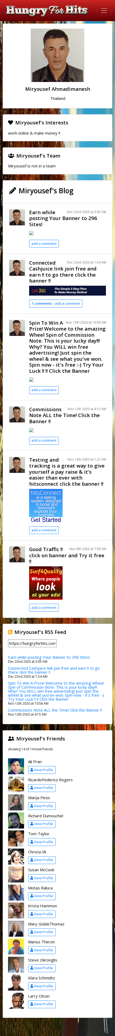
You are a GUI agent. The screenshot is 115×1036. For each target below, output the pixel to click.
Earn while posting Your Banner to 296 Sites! (63, 218)
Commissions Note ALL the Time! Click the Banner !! (64, 415)
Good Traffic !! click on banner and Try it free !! (66, 555)
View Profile (43, 769)
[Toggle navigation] (104, 11)
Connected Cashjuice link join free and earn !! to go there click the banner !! (63, 271)
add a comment (43, 243)
